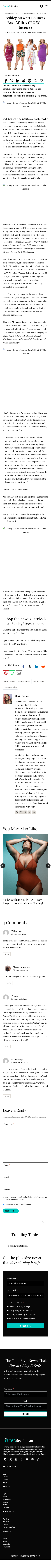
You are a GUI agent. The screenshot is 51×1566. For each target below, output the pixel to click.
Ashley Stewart (9, 681)
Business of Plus (11, 13)
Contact (5, 1482)
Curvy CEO (6, 1507)
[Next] (48, 865)
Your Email (11, 1290)
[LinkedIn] (18, 81)
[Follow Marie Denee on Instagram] (25, 812)
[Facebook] (6, 81)
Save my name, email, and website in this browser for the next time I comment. (26, 1198)
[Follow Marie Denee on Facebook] (17, 812)
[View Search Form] (41, 6)
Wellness (5, 1505)
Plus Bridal (6, 1522)
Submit (25, 1414)
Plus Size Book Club (9, 1527)
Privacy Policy (35, 1556)
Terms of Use (24, 1556)
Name (7, 1165)
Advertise (5, 1477)
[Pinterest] (29, 81)
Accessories (6, 1544)
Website (7, 1189)
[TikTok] (38, 1459)
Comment (9, 1124)
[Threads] (21, 1459)
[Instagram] (16, 1459)
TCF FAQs (5, 1479)
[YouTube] (27, 1459)
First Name (11, 1278)
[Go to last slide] (2, 865)
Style (4, 1494)
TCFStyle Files (7, 1547)
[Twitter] (10, 1459)
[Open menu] (46, 6)
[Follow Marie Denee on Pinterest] (34, 812)
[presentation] (25, 864)
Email (7, 1177)
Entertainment (7, 1499)
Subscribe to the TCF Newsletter (18, 1204)
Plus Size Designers (27, 13)
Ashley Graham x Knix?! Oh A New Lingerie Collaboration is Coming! (23, 901)
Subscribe (25, 1325)
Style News (41, 13)
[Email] (41, 81)
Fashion (5, 1538)
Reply (7, 954)
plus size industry (39, 681)
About (4, 1474)
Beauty (5, 1496)
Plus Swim (6, 1519)
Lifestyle (5, 1502)
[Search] (43, 1222)
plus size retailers (10, 687)
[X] (12, 81)
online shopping (24, 681)
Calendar (5, 1524)
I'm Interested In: (14, 1302)
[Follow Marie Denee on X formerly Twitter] (21, 812)
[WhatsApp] (35, 81)
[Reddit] (24, 81)
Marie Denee (11, 32)
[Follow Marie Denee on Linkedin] (29, 812)
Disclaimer (14, 1556)
